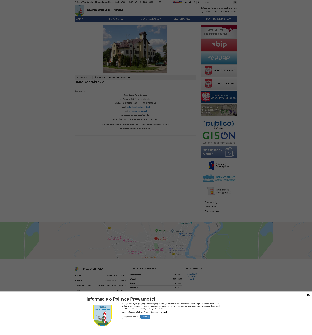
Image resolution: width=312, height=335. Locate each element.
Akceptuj (145, 316)
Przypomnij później (131, 316)
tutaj (165, 312)
